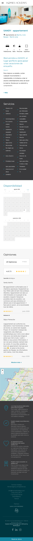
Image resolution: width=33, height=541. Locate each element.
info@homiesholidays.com (16, 490)
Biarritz (19, 35)
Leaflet (31, 400)
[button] (27, 189)
